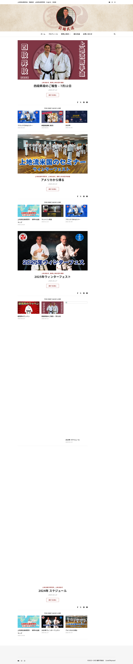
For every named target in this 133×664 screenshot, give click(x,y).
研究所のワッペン (24, 316)
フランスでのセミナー (25, 125)
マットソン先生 (47, 219)
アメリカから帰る (52, 180)
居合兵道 (77, 34)
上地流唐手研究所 (41, 176)
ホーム (43, 34)
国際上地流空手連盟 (57, 82)
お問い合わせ (87, 34)
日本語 (54, 2)
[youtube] (109, 2)
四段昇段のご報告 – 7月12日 (52, 86)
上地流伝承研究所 (40, 2)
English (48, 2)
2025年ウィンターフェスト (52, 277)
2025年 (68, 125)
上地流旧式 (45, 82)
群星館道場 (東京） (48, 125)
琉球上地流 (65, 34)
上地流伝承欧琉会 (23, 2)
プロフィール (53, 34)
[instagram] (112, 2)
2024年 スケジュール (73, 440)
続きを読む (53, 95)
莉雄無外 (31, 2)
